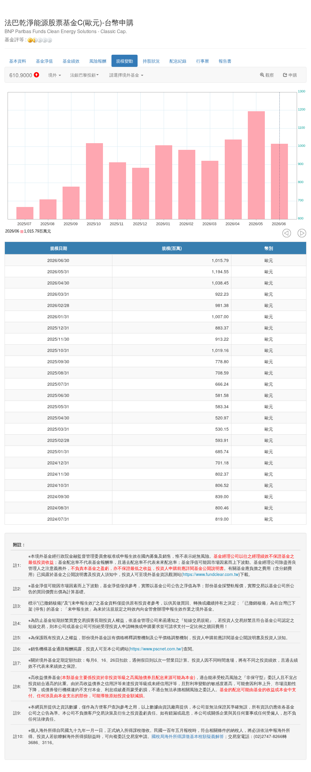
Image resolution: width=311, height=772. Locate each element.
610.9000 (21, 75)
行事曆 (202, 61)
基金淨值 (44, 61)
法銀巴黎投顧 (83, 75)
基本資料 (17, 61)
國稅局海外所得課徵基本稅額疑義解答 (188, 736)
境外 (53, 75)
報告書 (225, 61)
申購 (292, 75)
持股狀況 (151, 61)
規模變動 (124, 61)
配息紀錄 (177, 61)
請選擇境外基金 (124, 75)
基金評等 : (16, 40)
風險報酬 (97, 61)
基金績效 (71, 61)
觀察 (269, 75)
